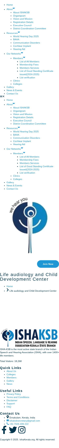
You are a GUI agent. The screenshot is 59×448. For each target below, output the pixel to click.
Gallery (10, 87)
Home (10, 4)
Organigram (19, 15)
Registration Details (23, 22)
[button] (29, 96)
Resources (12, 33)
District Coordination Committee (29, 28)
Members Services (29, 68)
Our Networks (14, 53)
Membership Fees (29, 64)
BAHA (16, 39)
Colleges (17, 84)
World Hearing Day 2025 (26, 36)
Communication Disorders (27, 42)
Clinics (16, 80)
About (10, 9)
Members (18, 58)
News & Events (14, 90)
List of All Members (29, 61)
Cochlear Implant (22, 46)
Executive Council (22, 25)
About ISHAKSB (21, 12)
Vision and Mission (22, 19)
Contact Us (12, 93)
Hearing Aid (19, 49)
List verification (27, 77)
